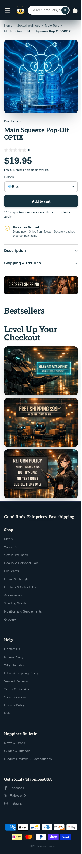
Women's (11, 545)
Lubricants (11, 569)
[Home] (20, 10)
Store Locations (15, 695)
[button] (41, 149)
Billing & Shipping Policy (21, 671)
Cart (75, 10)
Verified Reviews (16, 679)
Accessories (13, 594)
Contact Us (12, 647)
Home (8, 25)
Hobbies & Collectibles (20, 585)
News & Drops (14, 741)
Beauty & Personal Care (21, 561)
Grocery (10, 618)
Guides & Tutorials (17, 749)
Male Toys (52, 25)
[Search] (65, 10)
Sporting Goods (15, 602)
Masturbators (13, 31)
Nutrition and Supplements (23, 610)
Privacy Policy (14, 703)
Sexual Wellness (28, 25)
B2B (7, 712)
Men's (8, 537)
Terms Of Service (16, 687)
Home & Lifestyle (16, 577)
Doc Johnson (13, 121)
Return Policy (13, 655)
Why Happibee (14, 663)
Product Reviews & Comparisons (28, 757)
